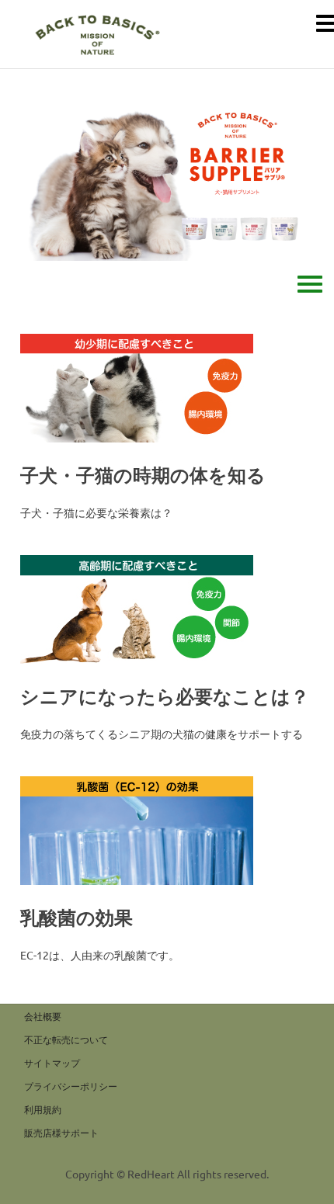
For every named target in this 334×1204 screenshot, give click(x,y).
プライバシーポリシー (70, 1086)
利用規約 (42, 1109)
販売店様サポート (61, 1132)
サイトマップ (52, 1063)
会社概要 (42, 1016)
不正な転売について (66, 1039)
